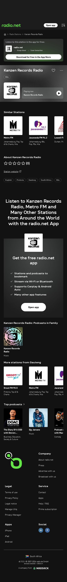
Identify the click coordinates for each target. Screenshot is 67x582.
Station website (11, 172)
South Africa (46, 180)
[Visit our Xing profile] (47, 530)
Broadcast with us (47, 477)
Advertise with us (46, 471)
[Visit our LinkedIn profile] (41, 530)
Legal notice (11, 504)
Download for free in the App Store (33, 57)
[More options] (61, 70)
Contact (42, 492)
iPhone (8, 531)
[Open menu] (63, 25)
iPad (7, 536)
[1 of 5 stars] (6, 163)
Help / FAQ (43, 504)
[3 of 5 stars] (14, 163)
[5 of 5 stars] (23, 163)
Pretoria (20, 180)
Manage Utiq (11, 509)
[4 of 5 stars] (19, 163)
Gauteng (32, 180)
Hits (7, 77)
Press (41, 465)
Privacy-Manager (13, 515)
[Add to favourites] (53, 70)
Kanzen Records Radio (33, 95)
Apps (40, 498)
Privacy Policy (11, 498)
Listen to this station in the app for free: (25, 42)
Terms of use (11, 492)
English (8, 180)
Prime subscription (47, 509)
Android (8, 542)
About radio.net (45, 460)
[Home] (5, 34)
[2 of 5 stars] (10, 163)
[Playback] (58, 93)
